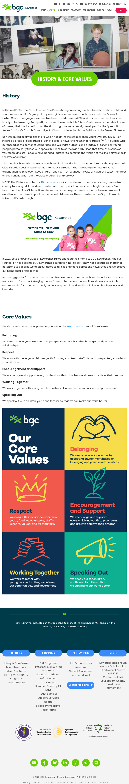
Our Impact (63, 10)
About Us (51, 10)
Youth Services (48, 694)
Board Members (16, 667)
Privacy (26, 782)
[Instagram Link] (73, 4)
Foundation (105, 4)
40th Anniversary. (51, 182)
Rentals (109, 10)
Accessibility (62, 782)
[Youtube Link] (55, 4)
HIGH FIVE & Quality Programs (16, 676)
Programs (76, 10)
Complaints (47, 782)
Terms (73, 782)
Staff (81, 782)
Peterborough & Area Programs (48, 668)
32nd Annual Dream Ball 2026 (113, 671)
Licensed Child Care (48, 674)
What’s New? (91, 4)
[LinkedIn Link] (68, 4)
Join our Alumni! (80, 675)
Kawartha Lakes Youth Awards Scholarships (113, 664)
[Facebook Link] (59, 4)
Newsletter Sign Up (81, 685)
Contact (117, 4)
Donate (121, 10)
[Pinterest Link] (77, 4)
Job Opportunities (80, 663)
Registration (48, 710)
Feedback (103, 782)
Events (100, 10)
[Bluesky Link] (64, 4)
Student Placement (81, 671)
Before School (48, 678)
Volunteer (81, 667)
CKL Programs (48, 663)
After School (48, 682)
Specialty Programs (48, 706)
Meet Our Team (16, 671)
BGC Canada (75, 326)
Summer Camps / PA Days (48, 688)
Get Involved (89, 10)
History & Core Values (16, 663)
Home (43, 10)
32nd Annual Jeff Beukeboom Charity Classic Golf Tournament (113, 683)
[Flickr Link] (81, 4)
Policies (36, 782)
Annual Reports (16, 682)
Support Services (48, 698)
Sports (48, 702)
